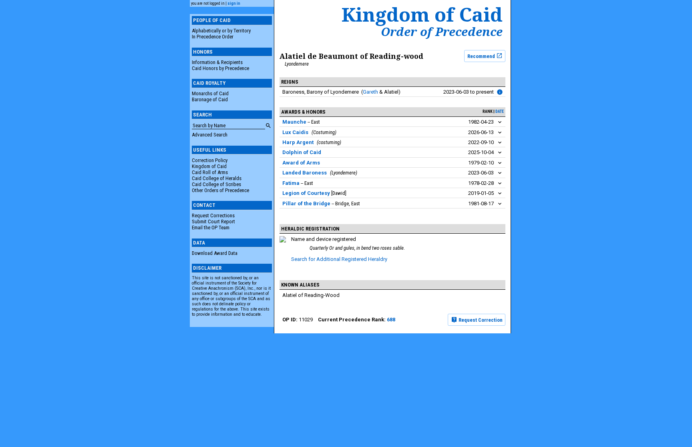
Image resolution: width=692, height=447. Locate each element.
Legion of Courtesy (306, 193)
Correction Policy (209, 160)
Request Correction (480, 320)
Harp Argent (298, 142)
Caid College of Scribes (216, 184)
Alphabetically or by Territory (221, 31)
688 (391, 320)
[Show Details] (500, 122)
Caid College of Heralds (216, 178)
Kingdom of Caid (209, 166)
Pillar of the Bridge (306, 203)
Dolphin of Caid (301, 152)
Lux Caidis (295, 132)
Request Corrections (213, 215)
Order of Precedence (442, 32)
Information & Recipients (217, 62)
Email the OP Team (210, 228)
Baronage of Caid (210, 99)
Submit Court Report (213, 221)
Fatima (291, 183)
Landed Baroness (304, 173)
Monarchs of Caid (210, 93)
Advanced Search (209, 135)
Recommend (481, 56)
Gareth (370, 92)
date (499, 111)
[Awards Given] (500, 92)
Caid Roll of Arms (210, 172)
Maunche (294, 122)
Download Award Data (214, 253)
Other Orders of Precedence (220, 190)
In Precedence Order (212, 37)
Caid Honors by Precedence (220, 68)
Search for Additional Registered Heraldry (339, 259)
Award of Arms (301, 163)
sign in (233, 3)
